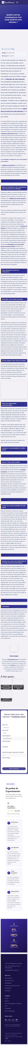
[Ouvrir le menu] (17, 2)
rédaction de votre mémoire (15, 79)
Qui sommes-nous (9, 980)
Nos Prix (7, 1001)
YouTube (12, 665)
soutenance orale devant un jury (9, 133)
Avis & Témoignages (10, 1011)
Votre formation (6, 741)
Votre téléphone (6, 735)
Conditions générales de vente (12, 985)
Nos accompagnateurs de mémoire (13, 1003)
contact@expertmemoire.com (12, 970)
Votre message (6, 757)
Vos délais (5, 746)
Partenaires (7, 990)
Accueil (6, 998)
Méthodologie (8, 983)
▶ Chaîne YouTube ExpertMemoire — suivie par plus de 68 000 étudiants (13, 1025)
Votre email (5, 730)
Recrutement (8, 988)
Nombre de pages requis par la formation (13, 752)
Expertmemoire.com (13, 659)
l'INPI (7, 1038)
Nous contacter (14, 768)
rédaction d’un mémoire (8, 165)
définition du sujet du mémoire (18, 198)
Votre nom (5, 724)
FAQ (6, 1006)
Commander (8, 1008)
